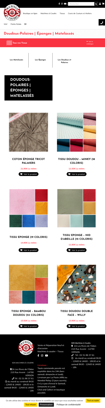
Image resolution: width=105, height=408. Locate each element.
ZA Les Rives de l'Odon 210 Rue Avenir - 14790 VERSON (22, 372)
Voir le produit (30, 174)
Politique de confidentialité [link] (69, 405)
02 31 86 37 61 (26, 378)
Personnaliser (46, 405)
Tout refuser (30, 405)
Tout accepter (93, 400)
